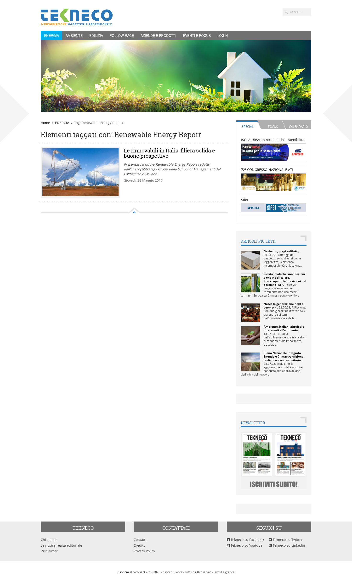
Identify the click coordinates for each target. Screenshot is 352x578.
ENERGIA (51, 35)
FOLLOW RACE (122, 35)
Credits (139, 545)
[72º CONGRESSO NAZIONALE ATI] (274, 182)
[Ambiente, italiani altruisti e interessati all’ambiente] (250, 335)
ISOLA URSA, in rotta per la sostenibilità (272, 139)
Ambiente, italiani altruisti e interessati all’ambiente (284, 328)
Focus (273, 126)
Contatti (140, 539)
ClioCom (123, 572)
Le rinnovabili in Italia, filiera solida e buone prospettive (169, 153)
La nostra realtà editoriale (61, 545)
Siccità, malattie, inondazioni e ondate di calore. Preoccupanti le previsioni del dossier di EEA (285, 279)
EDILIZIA (96, 35)
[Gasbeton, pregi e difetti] (250, 260)
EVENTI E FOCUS (197, 35)
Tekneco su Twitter (287, 539)
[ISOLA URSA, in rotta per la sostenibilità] (274, 152)
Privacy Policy (144, 551)
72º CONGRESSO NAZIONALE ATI (267, 169)
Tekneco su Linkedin (288, 545)
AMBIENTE (74, 35)
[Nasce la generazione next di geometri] (250, 312)
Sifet (244, 199)
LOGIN (222, 35)
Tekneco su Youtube (246, 545)
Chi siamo (49, 539)
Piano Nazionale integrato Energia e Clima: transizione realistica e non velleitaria (283, 356)
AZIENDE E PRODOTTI (158, 35)
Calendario (298, 126)
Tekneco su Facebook (247, 539)
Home (45, 122)
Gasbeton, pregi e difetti (281, 251)
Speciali (248, 126)
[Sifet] (274, 207)
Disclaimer (49, 551)
